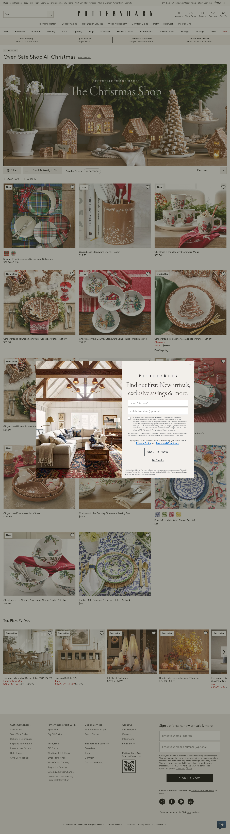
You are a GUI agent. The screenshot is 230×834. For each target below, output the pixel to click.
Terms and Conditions (167, 443)
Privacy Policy (143, 443)
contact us (172, 430)
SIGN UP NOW (157, 452)
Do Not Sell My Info (163, 472)
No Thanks (157, 460)
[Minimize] (190, 365)
